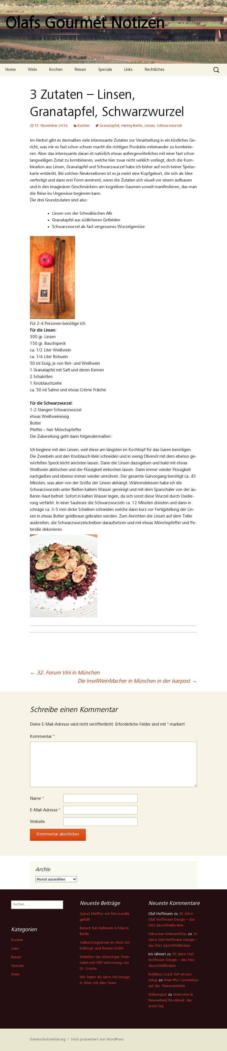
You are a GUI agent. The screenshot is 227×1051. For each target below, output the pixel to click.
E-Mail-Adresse (45, 810)
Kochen (56, 70)
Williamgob (157, 995)
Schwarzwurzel (169, 126)
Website (37, 822)
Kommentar (42, 736)
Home (11, 70)
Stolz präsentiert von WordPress (97, 1040)
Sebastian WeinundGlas (167, 934)
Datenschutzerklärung (48, 1040)
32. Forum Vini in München (65, 673)
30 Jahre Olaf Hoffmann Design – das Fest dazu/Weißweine (171, 920)
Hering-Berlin (131, 126)
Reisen (80, 70)
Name (37, 798)
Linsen (149, 126)
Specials (105, 70)
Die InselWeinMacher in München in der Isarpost (137, 681)
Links (128, 70)
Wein (32, 70)
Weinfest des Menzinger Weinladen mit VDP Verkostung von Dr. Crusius (105, 963)
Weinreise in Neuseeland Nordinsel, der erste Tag (170, 1000)
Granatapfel (109, 126)
